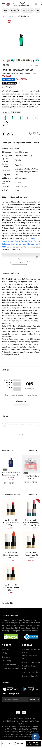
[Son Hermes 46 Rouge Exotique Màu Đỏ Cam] (11, 573)
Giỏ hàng (20, 743)
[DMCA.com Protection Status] (11, 637)
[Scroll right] (39, 143)
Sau (36, 65)
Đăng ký (33, 699)
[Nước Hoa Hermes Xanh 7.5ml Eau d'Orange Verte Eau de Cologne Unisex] (5, 123)
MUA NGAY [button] (33, 743)
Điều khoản (6, 657)
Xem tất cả (31, 450)
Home (5, 10)
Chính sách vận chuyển (31, 662)
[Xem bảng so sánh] (38, 133)
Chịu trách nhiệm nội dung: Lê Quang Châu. (19, 732)
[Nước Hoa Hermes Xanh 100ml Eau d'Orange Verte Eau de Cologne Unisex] (20, 117)
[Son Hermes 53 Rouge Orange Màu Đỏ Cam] (11, 540)
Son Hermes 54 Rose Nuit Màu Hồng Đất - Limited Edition (31, 522)
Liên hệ (4, 653)
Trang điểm (14, 10)
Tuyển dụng (6, 661)
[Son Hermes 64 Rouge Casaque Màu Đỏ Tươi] (11, 508)
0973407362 (12, 734)
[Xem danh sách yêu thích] (34, 133)
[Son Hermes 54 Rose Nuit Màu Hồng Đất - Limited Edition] (31, 508)
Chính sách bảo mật (30, 676)
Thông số (7, 143)
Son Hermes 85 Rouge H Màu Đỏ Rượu (31, 555)
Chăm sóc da (27, 10)
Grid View (7, 112)
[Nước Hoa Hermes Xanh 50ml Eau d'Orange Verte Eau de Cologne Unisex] (27, 117)
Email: (19, 734)
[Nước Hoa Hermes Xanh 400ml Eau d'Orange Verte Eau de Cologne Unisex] (5, 117)
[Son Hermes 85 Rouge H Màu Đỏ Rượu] (31, 540)
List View (17, 112)
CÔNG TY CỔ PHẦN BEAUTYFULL (21, 719)
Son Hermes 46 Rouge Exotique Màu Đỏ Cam (11, 587)
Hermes (5, 65)
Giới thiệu (5, 649)
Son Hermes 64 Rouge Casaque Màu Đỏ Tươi (11, 522)
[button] (8, 4)
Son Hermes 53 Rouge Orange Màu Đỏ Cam (10, 555)
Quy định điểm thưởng (10, 664)
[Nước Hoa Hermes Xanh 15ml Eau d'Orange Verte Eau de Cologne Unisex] (35, 117)
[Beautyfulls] (3, 16)
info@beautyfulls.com (30, 734)
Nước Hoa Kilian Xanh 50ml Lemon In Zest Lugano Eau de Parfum (10, 475)
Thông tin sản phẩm (22, 143)
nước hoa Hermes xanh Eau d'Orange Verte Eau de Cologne (21, 241)
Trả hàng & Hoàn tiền (30, 672)
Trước (29, 65)
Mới (9, 21)
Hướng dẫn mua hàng (10, 668)
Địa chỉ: (5, 721)
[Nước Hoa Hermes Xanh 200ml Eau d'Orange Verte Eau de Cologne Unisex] (12, 117)
